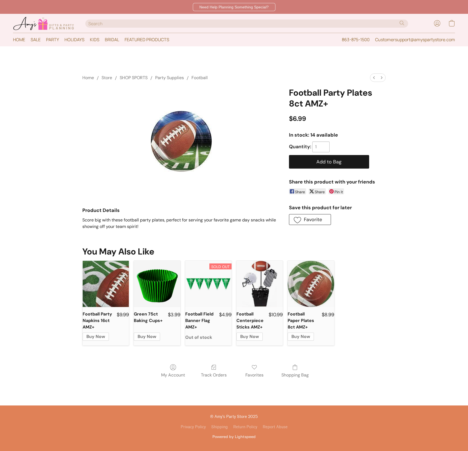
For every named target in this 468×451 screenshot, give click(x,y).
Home (88, 77)
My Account (173, 375)
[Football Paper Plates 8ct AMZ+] (311, 284)
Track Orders (214, 375)
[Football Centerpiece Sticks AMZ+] (259, 284)
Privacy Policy (193, 427)
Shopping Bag (295, 375)
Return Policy (245, 427)
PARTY (52, 40)
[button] (234, 7)
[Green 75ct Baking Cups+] (157, 284)
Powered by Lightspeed (234, 436)
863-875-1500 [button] (356, 40)
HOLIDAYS (74, 40)
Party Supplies (169, 77)
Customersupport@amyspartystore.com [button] (415, 40)
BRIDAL (112, 40)
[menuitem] (374, 78)
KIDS (94, 40)
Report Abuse (275, 427)
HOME (19, 40)
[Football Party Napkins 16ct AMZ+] (106, 284)
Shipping (219, 427)
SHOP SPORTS (134, 77)
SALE (36, 40)
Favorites (254, 375)
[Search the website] (402, 23)
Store (107, 77)
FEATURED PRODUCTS (147, 40)
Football (199, 77)
